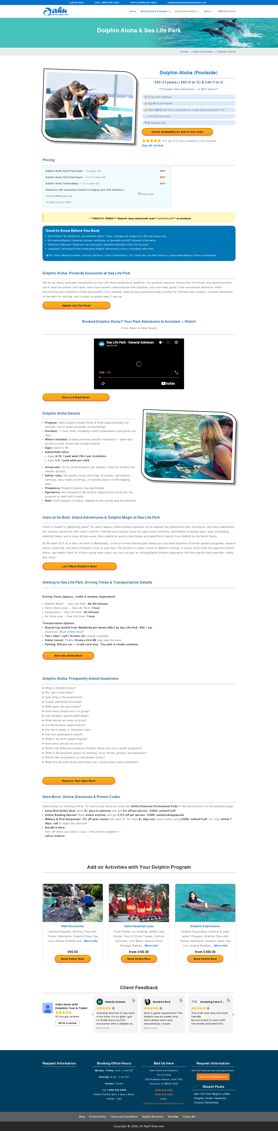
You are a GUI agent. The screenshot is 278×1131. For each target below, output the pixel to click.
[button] (233, 1014)
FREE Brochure (227, 11)
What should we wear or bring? (65, 720)
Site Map (173, 1116)
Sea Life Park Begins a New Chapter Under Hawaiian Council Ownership (212, 1098)
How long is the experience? (64, 697)
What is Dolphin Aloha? (60, 688)
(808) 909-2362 (110, 2)
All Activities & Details (154, 11)
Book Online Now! (71, 631)
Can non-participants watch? (64, 734)
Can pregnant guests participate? (67, 715)
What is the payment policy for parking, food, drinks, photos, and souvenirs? (96, 752)
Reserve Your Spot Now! (79, 780)
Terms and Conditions (124, 1116)
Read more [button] (103, 1028)
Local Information (186, 11)
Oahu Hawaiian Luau (139, 926)
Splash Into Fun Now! (76, 305)
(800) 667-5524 (148, 2)
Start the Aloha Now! (68, 655)
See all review (152, 145)
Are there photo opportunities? (65, 725)
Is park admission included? (63, 701)
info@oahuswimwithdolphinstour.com (186, 2)
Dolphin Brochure (152, 1116)
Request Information (213, 1076)
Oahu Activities (203, 51)
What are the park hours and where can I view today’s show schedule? (91, 762)
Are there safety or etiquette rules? (68, 729)
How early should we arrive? (64, 743)
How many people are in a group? (67, 711)
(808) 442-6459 (164, 1094)
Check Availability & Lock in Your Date (177, 131)
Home (133, 11)
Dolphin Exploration (205, 926)
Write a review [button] (67, 1023)
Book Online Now (72, 958)
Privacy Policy (97, 1116)
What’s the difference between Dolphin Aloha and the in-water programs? (93, 748)
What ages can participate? (63, 706)
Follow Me (189, 1116)
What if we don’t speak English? (66, 738)
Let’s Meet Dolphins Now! (79, 566)
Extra (207, 11)
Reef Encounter (72, 926)
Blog (82, 1116)
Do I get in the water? (59, 692)
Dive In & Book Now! (76, 397)
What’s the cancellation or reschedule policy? (75, 757)
